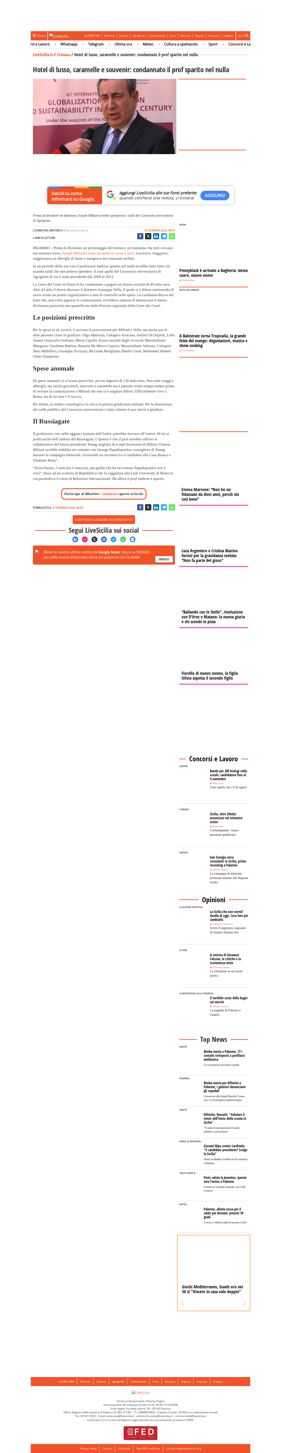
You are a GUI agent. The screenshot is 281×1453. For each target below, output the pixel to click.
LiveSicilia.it (43, 55)
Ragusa (199, 36)
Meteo (134, 44)
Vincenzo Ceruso (221, 967)
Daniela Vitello (220, 869)
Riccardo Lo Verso (77, 230)
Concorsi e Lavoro (230, 44)
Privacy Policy (88, 1448)
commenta (109, 494)
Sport (199, 44)
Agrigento (139, 36)
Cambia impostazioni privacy (183, 1448)
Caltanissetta (157, 36)
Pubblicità (124, 1448)
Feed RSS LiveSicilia (148, 1448)
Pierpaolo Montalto (223, 924)
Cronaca (63, 55)
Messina (185, 36)
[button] (183, 1304)
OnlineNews (188, 280)
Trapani (228, 36)
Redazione (218, 783)
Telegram (82, 44)
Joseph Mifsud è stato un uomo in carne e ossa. (98, 253)
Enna (173, 36)
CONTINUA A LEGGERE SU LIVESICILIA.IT (104, 519)
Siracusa (213, 36)
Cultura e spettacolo (167, 44)
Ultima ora (110, 44)
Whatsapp (55, 44)
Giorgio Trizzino (221, 1006)
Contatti (107, 1448)
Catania (123, 36)
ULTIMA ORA (92, 36)
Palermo (109, 36)
